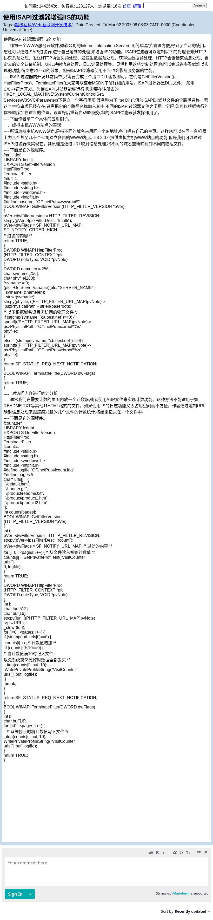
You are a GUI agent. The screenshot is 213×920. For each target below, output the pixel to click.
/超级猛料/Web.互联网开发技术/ (43, 25)
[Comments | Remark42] (106, 882)
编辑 (137, 6)
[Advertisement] (106, 801)
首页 (127, 6)
